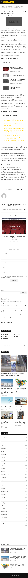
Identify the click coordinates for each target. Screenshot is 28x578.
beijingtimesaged (9, 15)
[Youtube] (14, 575)
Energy (14, 463)
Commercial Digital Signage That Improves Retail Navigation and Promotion (11, 302)
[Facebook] (9, 575)
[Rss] (24, 2)
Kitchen (14, 483)
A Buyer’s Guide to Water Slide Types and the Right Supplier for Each (20, 390)
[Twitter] (19, 2)
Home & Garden (9, 6)
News (14, 497)
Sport (14, 508)
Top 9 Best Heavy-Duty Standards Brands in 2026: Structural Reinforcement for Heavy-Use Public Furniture (14, 120)
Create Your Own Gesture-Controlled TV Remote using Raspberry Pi (16, 87)
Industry (14, 477)
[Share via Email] (21, 189)
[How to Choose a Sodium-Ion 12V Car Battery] (7, 401)
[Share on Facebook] (17, 189)
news (11, 184)
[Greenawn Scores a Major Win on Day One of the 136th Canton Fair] (6, 75)
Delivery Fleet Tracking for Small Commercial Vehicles (12, 317)
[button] (3, 231)
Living (14, 488)
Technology (14, 514)
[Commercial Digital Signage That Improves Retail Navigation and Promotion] (14, 363)
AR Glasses (14, 437)
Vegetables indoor (14, 523)
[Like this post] (15, 189)
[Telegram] (23, 2)
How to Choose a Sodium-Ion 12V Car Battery (11, 314)
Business (14, 448)
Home (2, 6)
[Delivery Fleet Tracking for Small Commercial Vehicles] (21, 401)
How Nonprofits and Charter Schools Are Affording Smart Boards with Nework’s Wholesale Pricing (6, 424)
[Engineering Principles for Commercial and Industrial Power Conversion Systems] (21, 415)
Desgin (14, 457)
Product (14, 500)
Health (14, 471)
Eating (14, 460)
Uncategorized (14, 520)
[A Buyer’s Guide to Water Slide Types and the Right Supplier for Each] (21, 383)
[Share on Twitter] (18, 189)
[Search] (26, 2)
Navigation (16, 325)
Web (14, 525)
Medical (14, 494)
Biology (14, 442)
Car (14, 451)
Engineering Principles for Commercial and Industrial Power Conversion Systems (21, 422)
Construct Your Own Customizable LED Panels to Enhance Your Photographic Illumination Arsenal (17, 81)
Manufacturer (14, 491)
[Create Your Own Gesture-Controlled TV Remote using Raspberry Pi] (6, 88)
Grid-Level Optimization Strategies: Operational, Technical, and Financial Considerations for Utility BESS (13, 306)
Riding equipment (14, 502)
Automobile (14, 440)
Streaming (14, 511)
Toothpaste (14, 517)
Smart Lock (14, 505)
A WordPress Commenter (6, 325)
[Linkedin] (20, 2)
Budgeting (14, 445)
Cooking (14, 454)
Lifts (14, 485)
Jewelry (14, 480)
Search (2, 290)
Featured (14, 465)
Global (14, 468)
